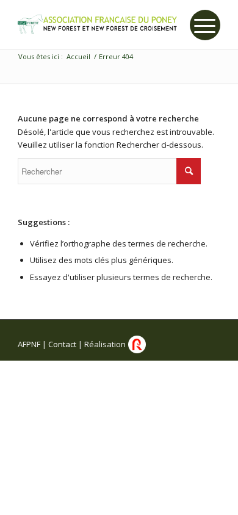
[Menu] (205, 25)
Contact (62, 344)
